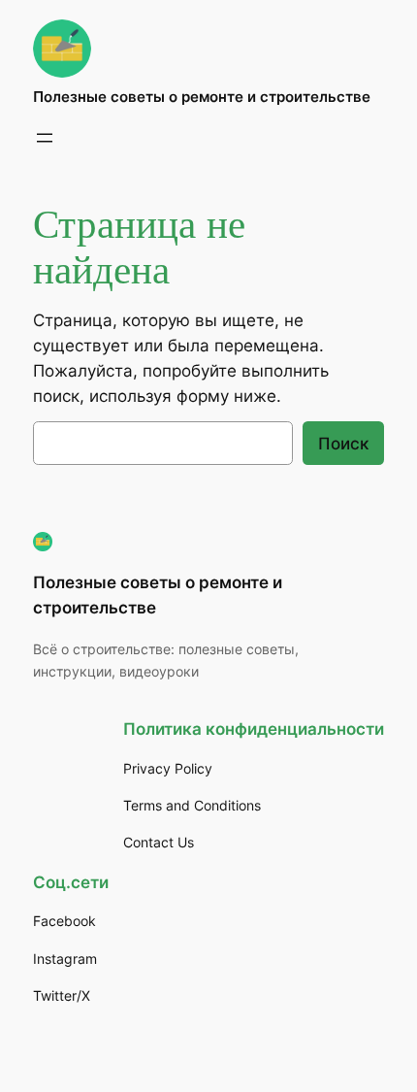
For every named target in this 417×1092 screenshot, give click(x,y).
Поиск (343, 443)
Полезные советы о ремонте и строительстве (201, 97)
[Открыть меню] (44, 137)
